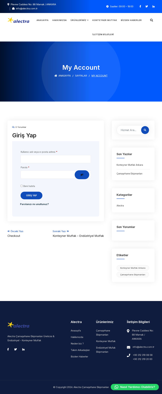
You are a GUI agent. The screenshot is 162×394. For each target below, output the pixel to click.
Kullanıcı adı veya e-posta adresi (43, 151)
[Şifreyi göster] (82, 174)
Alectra (120, 205)
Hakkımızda (59, 20)
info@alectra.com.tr (143, 346)
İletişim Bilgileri (103, 34)
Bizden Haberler (131, 20)
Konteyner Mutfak (104, 20)
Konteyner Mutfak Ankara (130, 164)
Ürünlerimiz (79, 20)
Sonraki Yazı (78, 233)
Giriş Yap (31, 195)
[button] (135, 387)
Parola (29, 167)
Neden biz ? (77, 343)
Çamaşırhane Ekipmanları (129, 173)
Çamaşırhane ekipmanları (132, 274)
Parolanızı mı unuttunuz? (34, 204)
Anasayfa (43, 20)
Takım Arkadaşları (80, 350)
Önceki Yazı (15, 233)
